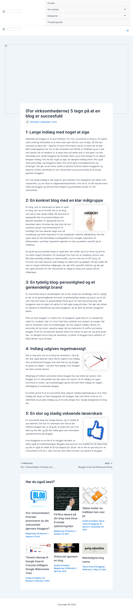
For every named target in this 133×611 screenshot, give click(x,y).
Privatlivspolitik (55, 22)
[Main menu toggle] (127, 30)
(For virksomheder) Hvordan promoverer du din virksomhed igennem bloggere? (38, 520)
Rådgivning (31, 533)
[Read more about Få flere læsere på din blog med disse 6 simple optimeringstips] (66, 498)
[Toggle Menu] (124, 9)
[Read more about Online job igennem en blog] (66, 547)
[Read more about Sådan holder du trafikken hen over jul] (94, 495)
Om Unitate (53, 9)
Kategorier (53, 16)
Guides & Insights (90, 521)
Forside (51, 3)
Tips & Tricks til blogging (93, 567)
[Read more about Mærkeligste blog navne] (94, 548)
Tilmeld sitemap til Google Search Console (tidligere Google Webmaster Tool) (37, 565)
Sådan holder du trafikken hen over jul (93, 512)
